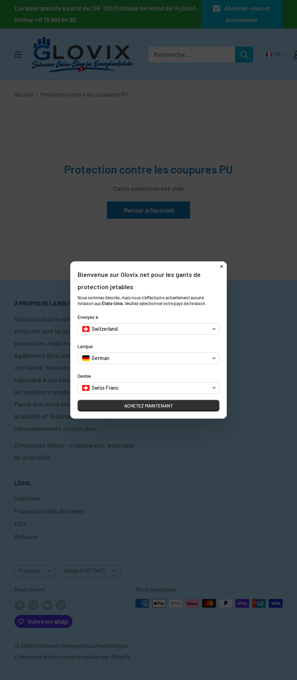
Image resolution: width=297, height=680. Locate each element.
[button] (148, 329)
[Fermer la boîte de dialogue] (221, 266)
